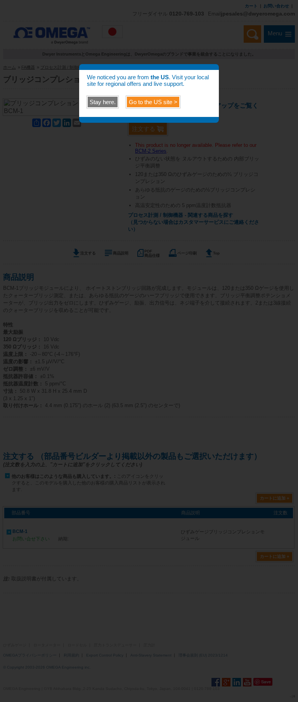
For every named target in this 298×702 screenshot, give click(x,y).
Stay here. (103, 102)
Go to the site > (153, 102)
